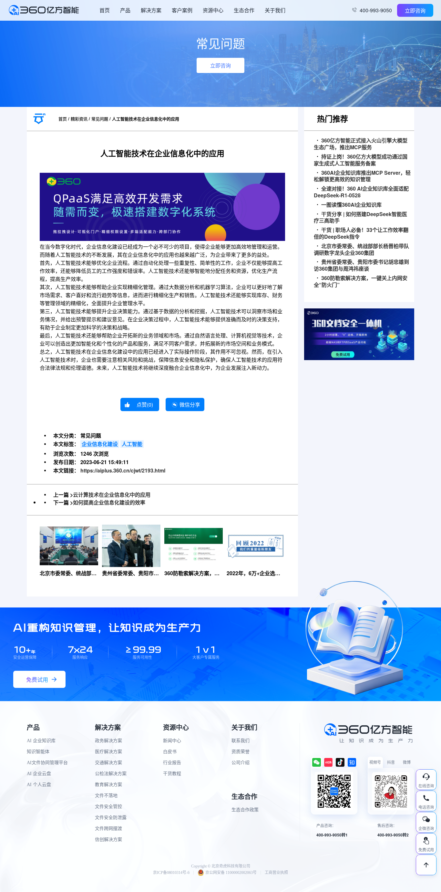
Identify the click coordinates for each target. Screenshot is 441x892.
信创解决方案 (108, 839)
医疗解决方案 (108, 751)
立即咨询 (415, 10)
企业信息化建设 (100, 444)
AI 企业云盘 (39, 773)
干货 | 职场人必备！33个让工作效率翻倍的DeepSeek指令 (361, 233)
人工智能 (132, 444)
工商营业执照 (276, 872)
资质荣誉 (240, 751)
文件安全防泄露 (111, 817)
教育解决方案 (108, 784)
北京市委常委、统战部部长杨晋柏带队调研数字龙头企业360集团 (361, 249)
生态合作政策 (245, 809)
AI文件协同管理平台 (47, 762)
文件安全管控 (108, 806)
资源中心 (213, 10)
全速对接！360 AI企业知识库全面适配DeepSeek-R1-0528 (361, 192)
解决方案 (151, 10)
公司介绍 (240, 762)
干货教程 (172, 773)
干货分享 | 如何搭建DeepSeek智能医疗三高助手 (360, 217)
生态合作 (244, 10)
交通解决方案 (108, 762)
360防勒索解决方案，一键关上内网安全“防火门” (360, 281)
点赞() (145, 404)
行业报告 (172, 762)
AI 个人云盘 (39, 784)
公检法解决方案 (111, 773)
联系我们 (240, 740)
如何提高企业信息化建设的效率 (109, 502)
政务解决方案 (108, 740)
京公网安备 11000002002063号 (231, 872)
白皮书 (170, 751)
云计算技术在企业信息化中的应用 (111, 494)
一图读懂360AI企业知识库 (351, 205)
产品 (125, 10)
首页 (104, 10)
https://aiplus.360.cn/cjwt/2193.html (122, 470)
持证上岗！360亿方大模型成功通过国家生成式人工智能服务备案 (360, 160)
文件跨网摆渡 (108, 828)
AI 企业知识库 (41, 740)
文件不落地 (106, 795)
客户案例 (182, 10)
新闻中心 (172, 740)
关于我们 (275, 10)
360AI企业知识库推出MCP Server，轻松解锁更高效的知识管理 (362, 176)
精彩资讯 (79, 119)
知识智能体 (38, 751)
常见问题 (99, 119)
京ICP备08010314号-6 (171, 872)
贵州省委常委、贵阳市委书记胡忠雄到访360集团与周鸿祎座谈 (361, 265)
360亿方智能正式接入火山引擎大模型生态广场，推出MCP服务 (360, 144)
